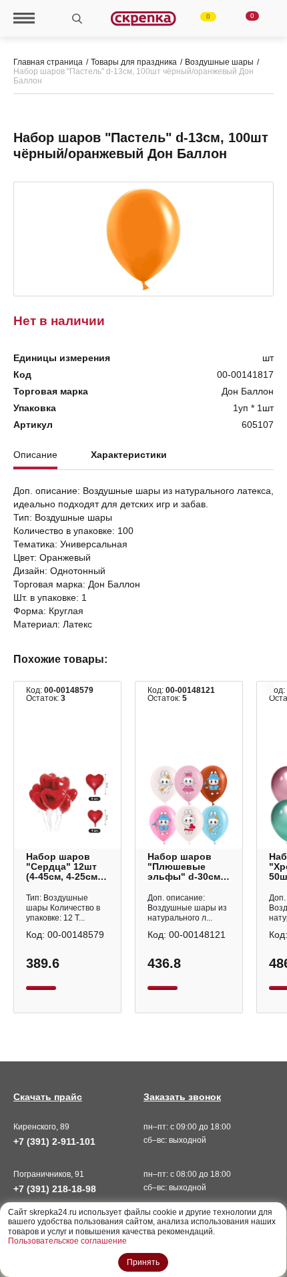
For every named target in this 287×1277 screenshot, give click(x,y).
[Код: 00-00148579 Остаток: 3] (67, 805)
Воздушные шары (219, 62)
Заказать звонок (182, 1096)
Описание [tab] (35, 455)
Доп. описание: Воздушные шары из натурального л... (187, 908)
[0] (200, 18)
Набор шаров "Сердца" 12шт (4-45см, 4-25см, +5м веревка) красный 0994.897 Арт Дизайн (63, 867)
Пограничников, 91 (48, 1174)
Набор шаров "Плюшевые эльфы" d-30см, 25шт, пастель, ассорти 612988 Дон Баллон (185, 867)
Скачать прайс (47, 1096)
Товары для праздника (134, 62)
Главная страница (48, 62)
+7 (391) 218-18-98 (54, 1189)
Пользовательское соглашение (67, 1241)
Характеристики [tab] (129, 455)
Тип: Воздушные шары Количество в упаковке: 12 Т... (63, 908)
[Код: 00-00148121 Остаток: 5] (188, 805)
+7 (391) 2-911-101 (54, 1141)
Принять (143, 1262)
